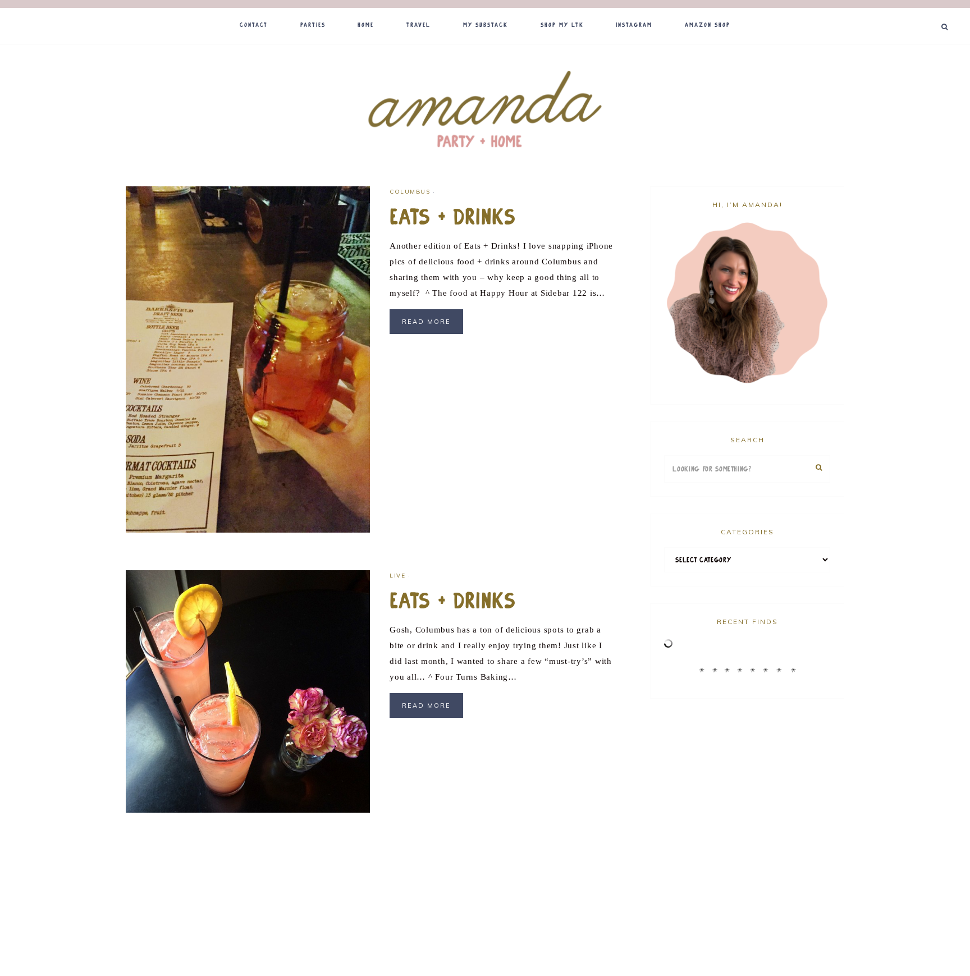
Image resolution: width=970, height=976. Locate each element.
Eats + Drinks (453, 217)
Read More (426, 322)
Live (397, 575)
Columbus (410, 191)
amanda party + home (485, 110)
